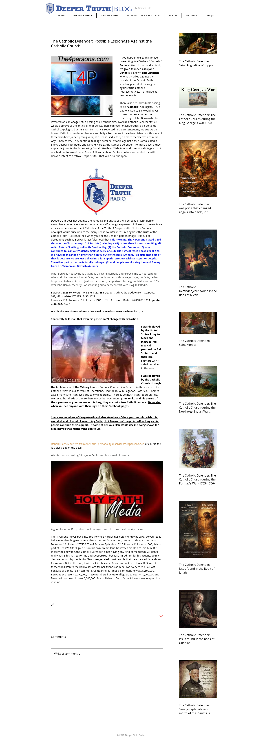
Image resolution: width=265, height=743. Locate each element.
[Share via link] (52, 605)
